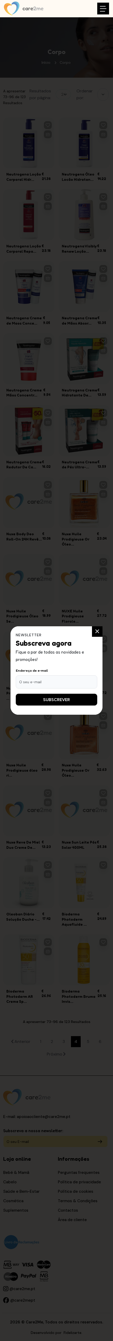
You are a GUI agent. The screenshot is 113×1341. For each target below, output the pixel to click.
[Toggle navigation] (103, 8)
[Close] (97, 631)
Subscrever (56, 699)
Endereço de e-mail (32, 670)
